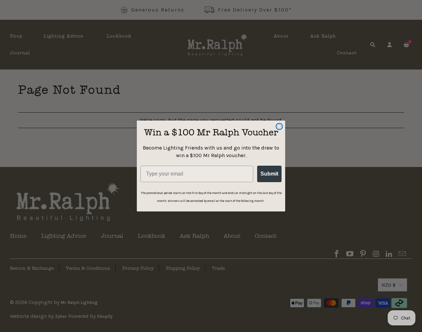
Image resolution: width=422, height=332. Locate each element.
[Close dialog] (279, 126)
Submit (269, 174)
